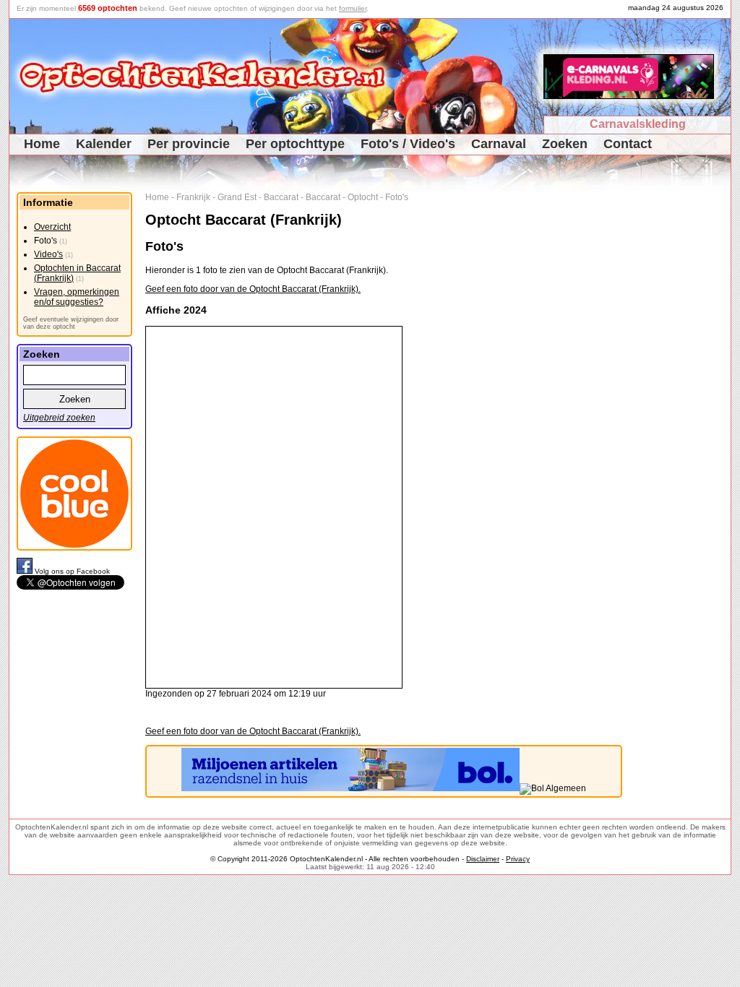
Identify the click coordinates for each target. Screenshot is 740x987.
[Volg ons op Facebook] (26, 571)
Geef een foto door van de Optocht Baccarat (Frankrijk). (253, 289)
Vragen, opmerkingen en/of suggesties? (76, 297)
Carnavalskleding (638, 124)
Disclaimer (482, 859)
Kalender (104, 144)
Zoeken (565, 144)
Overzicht (52, 227)
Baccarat (281, 197)
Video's (48, 254)
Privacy (518, 859)
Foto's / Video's (408, 144)
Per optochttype (295, 144)
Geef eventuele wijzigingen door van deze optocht (71, 323)
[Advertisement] (682, 409)
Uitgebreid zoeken (59, 418)
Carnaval (498, 144)
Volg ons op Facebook (72, 571)
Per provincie (188, 144)
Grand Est (237, 197)
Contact (627, 144)
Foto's (396, 197)
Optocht (363, 197)
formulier (352, 8)
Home (42, 144)
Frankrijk (193, 197)
